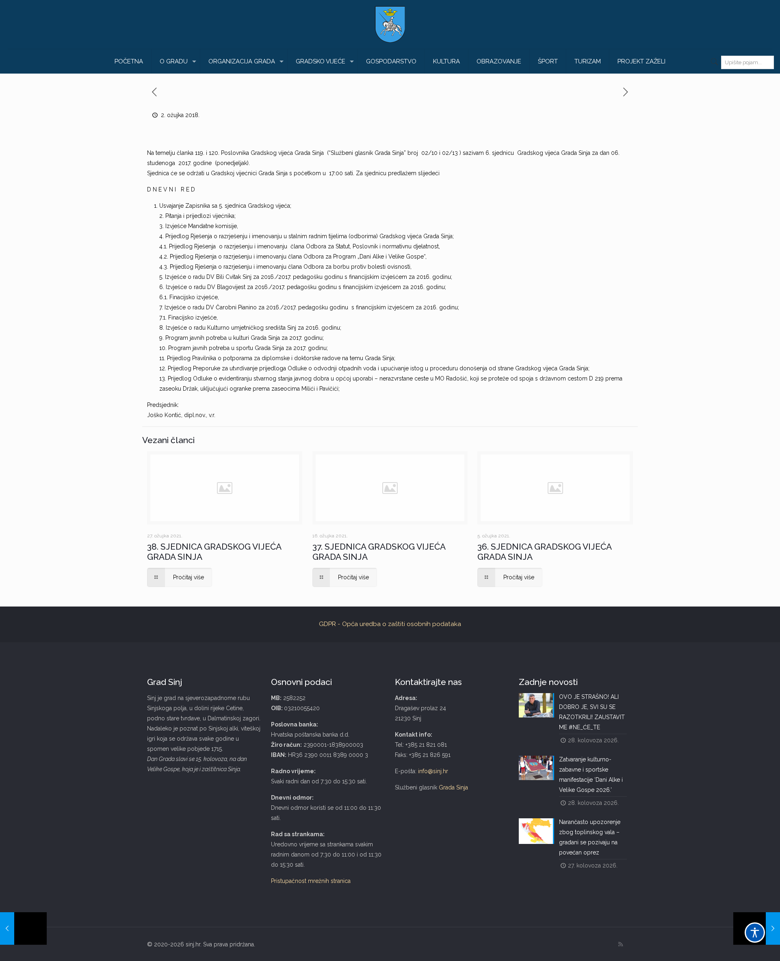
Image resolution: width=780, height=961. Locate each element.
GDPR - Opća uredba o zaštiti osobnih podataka (390, 624)
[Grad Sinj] (390, 24)
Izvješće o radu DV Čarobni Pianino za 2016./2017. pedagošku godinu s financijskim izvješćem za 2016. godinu (311, 307)
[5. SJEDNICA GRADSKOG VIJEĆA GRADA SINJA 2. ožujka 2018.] (23, 928)
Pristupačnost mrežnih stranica (311, 881)
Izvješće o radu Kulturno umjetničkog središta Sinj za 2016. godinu (253, 327)
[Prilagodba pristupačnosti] (755, 932)
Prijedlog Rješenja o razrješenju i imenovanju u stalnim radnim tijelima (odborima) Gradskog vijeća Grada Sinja (309, 236)
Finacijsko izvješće (193, 297)
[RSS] (620, 944)
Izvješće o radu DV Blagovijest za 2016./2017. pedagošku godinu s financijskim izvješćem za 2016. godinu (305, 287)
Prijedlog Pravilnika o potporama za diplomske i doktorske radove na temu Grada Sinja (280, 358)
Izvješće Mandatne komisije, (201, 226)
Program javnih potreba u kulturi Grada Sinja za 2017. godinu (244, 338)
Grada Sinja (453, 787)
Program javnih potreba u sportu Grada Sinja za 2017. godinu (247, 348)
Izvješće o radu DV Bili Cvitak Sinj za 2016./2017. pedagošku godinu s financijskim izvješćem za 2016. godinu (308, 277)
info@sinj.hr (433, 771)
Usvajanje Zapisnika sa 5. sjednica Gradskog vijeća (224, 205)
